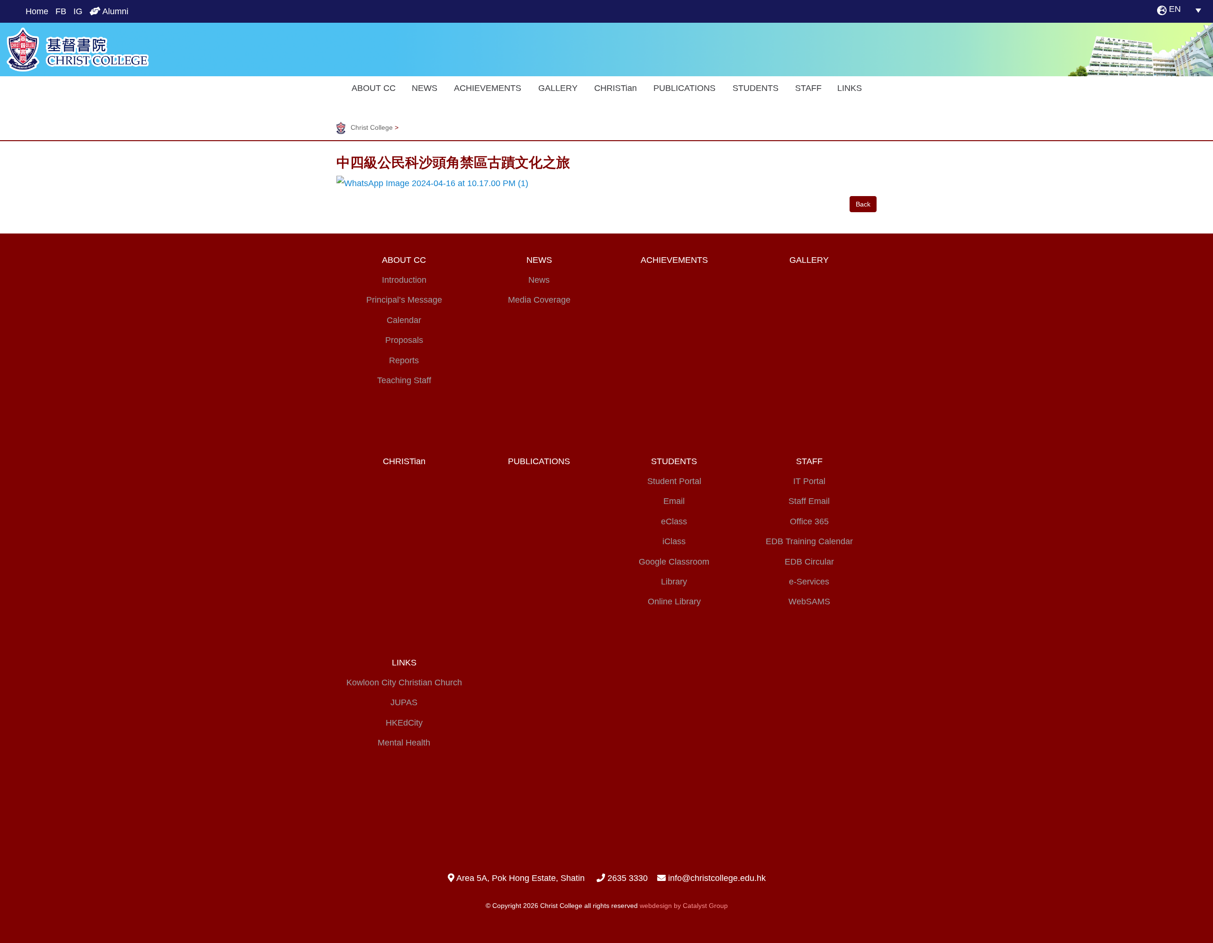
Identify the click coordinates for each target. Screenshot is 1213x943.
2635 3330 (626, 878)
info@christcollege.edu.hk (717, 878)
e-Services (809, 581)
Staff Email (809, 501)
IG (77, 11)
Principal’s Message (404, 300)
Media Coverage (539, 300)
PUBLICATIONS (684, 88)
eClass (674, 521)
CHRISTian (615, 88)
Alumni (114, 11)
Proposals (404, 340)
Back (863, 204)
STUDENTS (755, 88)
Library (674, 581)
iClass (674, 541)
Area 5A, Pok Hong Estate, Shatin (519, 878)
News (539, 280)
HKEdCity (404, 722)
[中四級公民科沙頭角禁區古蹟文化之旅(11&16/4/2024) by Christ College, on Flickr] (432, 183)
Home (37, 11)
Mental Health (404, 742)
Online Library (674, 601)
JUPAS (403, 702)
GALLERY (558, 88)
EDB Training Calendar (809, 541)
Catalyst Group (705, 905)
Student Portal (674, 481)
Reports (404, 360)
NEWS (424, 88)
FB (60, 11)
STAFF (808, 88)
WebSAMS (809, 601)
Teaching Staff (404, 380)
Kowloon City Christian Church (404, 682)
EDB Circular (809, 561)
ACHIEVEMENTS (487, 88)
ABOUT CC (374, 88)
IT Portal (809, 481)
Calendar (404, 320)
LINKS (849, 88)
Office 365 (809, 521)
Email (674, 501)
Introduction (404, 280)
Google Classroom (674, 561)
